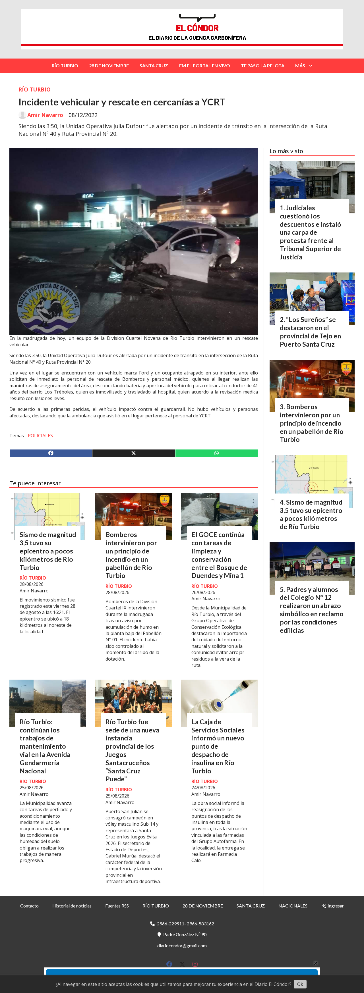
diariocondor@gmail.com (182, 945)
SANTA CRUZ (154, 65)
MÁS (300, 65)
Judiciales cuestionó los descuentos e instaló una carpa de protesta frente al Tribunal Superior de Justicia (310, 232)
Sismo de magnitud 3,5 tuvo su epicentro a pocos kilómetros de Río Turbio (48, 550)
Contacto (29, 905)
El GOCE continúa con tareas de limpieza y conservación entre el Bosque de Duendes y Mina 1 (219, 554)
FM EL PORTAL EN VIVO (204, 65)
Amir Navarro (45, 115)
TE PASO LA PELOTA (262, 65)
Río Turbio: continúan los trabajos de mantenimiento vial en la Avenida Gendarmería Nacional (45, 746)
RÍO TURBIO (65, 65)
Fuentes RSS (117, 905)
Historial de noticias (72, 905)
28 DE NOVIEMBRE (109, 65)
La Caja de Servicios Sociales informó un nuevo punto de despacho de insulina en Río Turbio (218, 746)
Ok (300, 984)
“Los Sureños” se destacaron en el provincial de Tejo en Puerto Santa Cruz (310, 331)
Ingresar (335, 905)
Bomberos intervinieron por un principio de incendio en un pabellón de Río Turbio (131, 554)
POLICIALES (40, 435)
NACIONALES (292, 905)
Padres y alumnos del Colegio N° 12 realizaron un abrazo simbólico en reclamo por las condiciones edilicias (312, 609)
